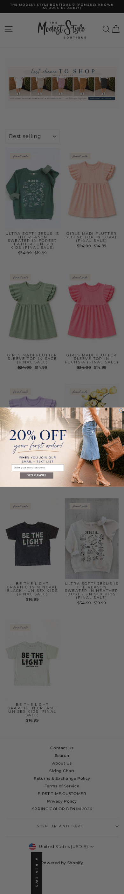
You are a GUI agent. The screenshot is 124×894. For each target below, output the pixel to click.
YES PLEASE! (36, 475)
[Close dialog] (121, 410)
